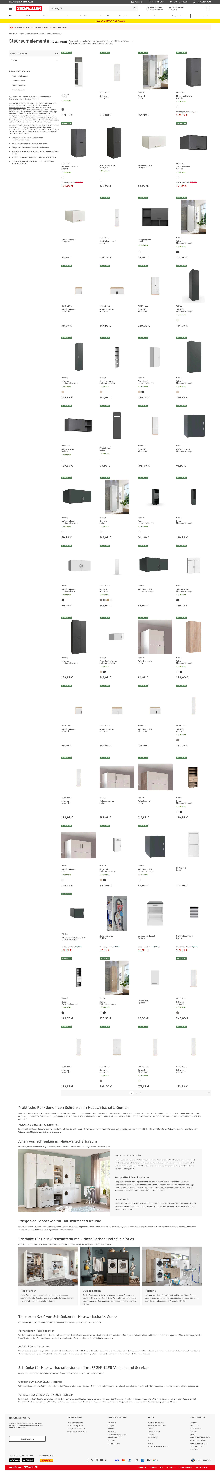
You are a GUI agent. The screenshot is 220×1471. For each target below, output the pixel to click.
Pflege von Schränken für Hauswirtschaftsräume (30, 207)
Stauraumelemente (20, 136)
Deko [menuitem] (141, 16)
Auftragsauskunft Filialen (76, 1461)
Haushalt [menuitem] (104, 16)
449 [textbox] (54, 65)
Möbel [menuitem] (12, 16)
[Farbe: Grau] (101, 619)
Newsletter (112, 1464)
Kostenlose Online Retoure (77, 1464)
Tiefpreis (111, 1461)
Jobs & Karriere (195, 1461)
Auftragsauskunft (180, 2)
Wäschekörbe (59, 1149)
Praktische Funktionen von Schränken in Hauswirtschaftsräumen (27, 198)
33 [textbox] (12, 65)
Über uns (193, 1464)
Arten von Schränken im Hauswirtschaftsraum (29, 203)
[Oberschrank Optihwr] (155, 1009)
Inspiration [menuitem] (205, 16)
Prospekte (139, 2)
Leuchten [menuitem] (65, 16)
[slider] (13, 69)
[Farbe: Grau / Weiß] (104, 619)
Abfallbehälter (122, 1162)
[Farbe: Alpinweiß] (177, 336)
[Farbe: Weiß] (177, 112)
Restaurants (194, 1458)
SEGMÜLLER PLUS (204, 2)
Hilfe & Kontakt (158, 2)
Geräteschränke (18, 140)
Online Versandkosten (75, 1455)
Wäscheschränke (19, 145)
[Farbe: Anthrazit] (62, 115)
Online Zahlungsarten (75, 1458)
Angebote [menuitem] (177, 16)
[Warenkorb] (208, 8)
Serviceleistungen (155, 1435)
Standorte (193, 1455)
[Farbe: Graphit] (177, 265)
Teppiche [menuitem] (123, 16)
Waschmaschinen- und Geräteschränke (153, 1217)
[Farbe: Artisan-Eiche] (107, 619)
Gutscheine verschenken (117, 1467)
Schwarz (104, 1328)
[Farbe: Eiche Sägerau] (62, 408)
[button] (58, 111)
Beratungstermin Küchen (157, 1458)
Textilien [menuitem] (85, 16)
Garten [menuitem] (46, 16)
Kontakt (151, 1461)
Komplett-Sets (18, 150)
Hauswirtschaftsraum (19, 131)
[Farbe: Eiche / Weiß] (101, 551)
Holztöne (148, 1328)
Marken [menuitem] (158, 16)
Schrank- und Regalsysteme (136, 1214)
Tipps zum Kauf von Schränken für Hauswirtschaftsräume (34, 217)
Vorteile (192, 1467)
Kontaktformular (154, 1464)
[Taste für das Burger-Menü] (10, 8)
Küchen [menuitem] (29, 16)
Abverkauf (112, 1455)
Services (151, 1467)
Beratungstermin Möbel (156, 1455)
